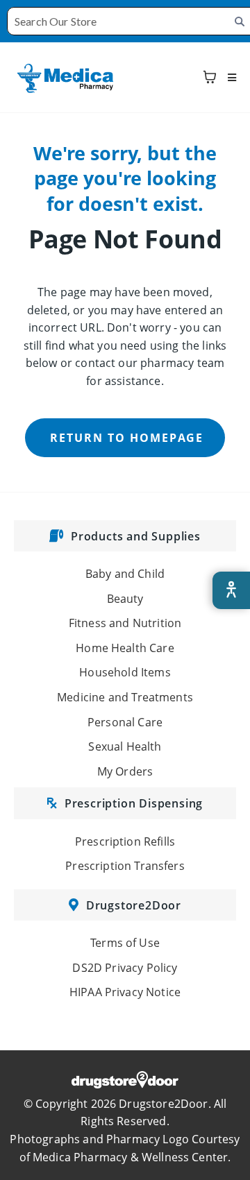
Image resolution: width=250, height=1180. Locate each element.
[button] (230, 77)
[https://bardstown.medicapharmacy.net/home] (66, 76)
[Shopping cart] (210, 77)
